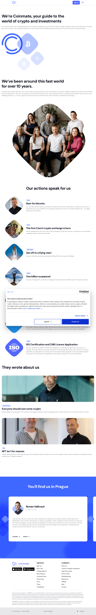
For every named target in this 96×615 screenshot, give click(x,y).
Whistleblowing (66, 576)
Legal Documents (67, 571)
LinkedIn (15, 536)
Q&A (63, 584)
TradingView (40, 587)
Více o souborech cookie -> (32, 308)
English (82, 611)
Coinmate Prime (41, 576)
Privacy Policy (66, 574)
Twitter (25, 536)
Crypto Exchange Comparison (71, 568)
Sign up (76, 2)
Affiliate (64, 581)
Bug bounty (65, 579)
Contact (64, 587)
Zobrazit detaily (80, 315)
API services (40, 579)
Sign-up (39, 566)
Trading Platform (42, 571)
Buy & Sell (40, 568)
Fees (38, 581)
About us (64, 566)
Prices (38, 584)
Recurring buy (41, 574)
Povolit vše (75, 321)
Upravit (46, 321)
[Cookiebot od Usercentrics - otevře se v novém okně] (80, 291)
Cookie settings (48, 611)
